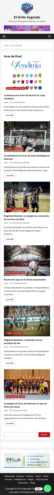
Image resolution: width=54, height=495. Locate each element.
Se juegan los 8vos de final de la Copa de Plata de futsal (27, 384)
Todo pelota (18, 149)
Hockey (8, 479)
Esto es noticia (12, 88)
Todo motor (23, 482)
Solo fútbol (18, 333)
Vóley (32, 482)
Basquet (20, 476)
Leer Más (11, 115)
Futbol (22, 88)
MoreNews (26, 492)
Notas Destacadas (20, 209)
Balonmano (9, 476)
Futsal (22, 273)
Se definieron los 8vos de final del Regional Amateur (27, 136)
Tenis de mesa (42, 479)
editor (6, 102)
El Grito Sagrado (27, 17)
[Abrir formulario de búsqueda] (49, 36)
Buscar (44, 434)
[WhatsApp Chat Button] (47, 488)
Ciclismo (29, 476)
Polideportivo (20, 479)
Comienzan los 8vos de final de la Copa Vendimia (27, 76)
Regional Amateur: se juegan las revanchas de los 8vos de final (27, 197)
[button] (4, 36)
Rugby (31, 479)
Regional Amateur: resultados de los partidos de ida (27, 321)
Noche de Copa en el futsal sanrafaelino (27, 260)
